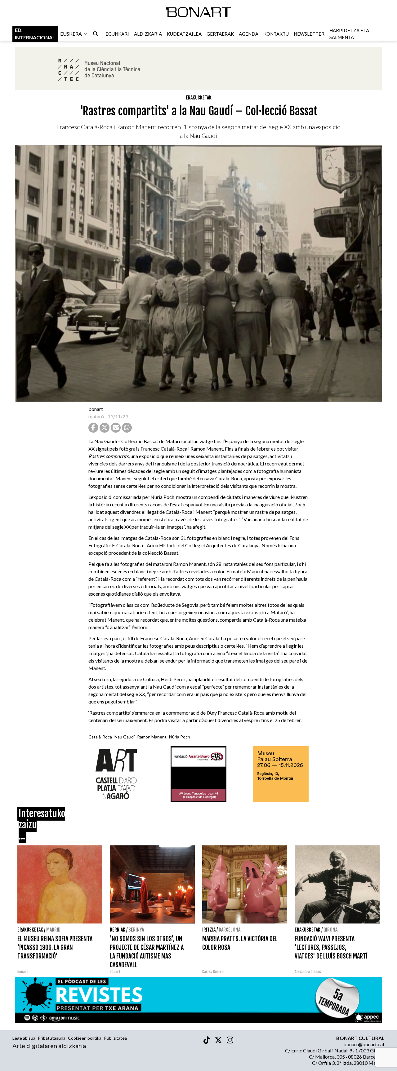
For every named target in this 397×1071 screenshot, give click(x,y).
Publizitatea (115, 1038)
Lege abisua (23, 1038)
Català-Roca (100, 736)
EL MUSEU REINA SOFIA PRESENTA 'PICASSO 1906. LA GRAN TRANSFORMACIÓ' (54, 947)
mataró (96, 416)
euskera (71, 34)
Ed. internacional (35, 33)
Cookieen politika (84, 1038)
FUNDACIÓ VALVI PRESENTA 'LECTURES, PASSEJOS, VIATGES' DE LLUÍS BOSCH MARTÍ (331, 947)
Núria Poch (179, 736)
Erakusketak (199, 98)
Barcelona (229, 930)
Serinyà (136, 930)
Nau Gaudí (124, 736)
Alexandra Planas (308, 971)
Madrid (53, 930)
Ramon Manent (152, 736)
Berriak (117, 930)
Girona (330, 930)
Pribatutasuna (51, 1038)
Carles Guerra (213, 971)
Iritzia (209, 930)
